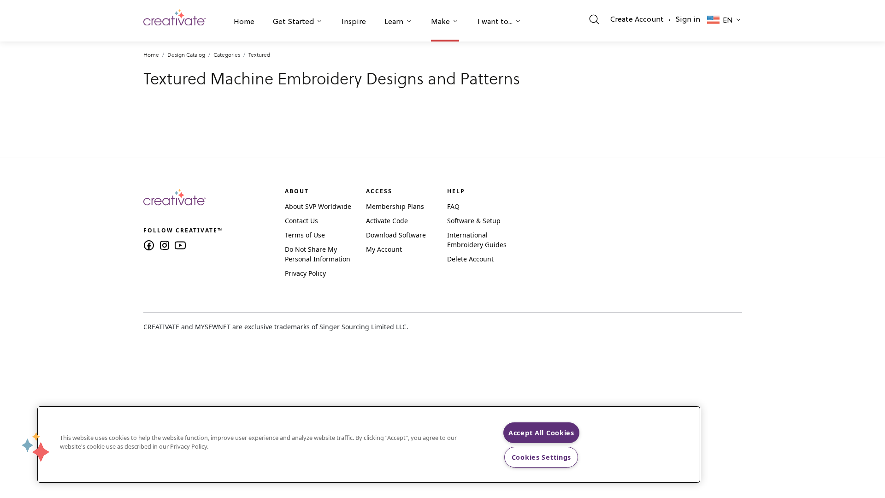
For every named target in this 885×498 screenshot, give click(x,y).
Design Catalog (186, 55)
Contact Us (301, 220)
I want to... (495, 22)
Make (440, 22)
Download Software (396, 235)
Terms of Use (305, 235)
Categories (226, 55)
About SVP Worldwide (318, 206)
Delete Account (470, 259)
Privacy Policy (305, 273)
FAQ (453, 206)
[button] (244, 23)
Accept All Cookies (541, 432)
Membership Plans (395, 206)
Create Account (637, 20)
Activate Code (387, 220)
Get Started (293, 22)
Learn (393, 22)
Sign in (687, 20)
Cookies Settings (542, 457)
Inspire (354, 22)
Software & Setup (474, 220)
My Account (384, 249)
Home (244, 22)
